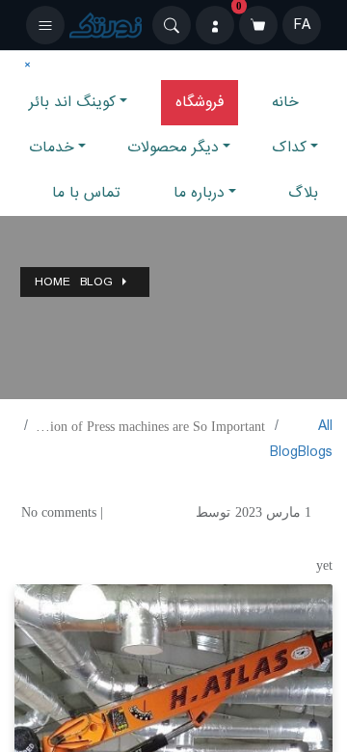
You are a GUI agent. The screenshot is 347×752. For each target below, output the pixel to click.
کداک (289, 147)
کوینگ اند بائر (72, 102)
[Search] (171, 25)
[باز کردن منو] (45, 25)
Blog (96, 282)
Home (52, 282)
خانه (285, 102)
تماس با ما (86, 192)
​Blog (284, 452)
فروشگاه (199, 102)
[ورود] (215, 25)
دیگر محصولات (173, 147)
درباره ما (199, 192)
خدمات (51, 147)
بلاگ (303, 192)
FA (302, 25)
